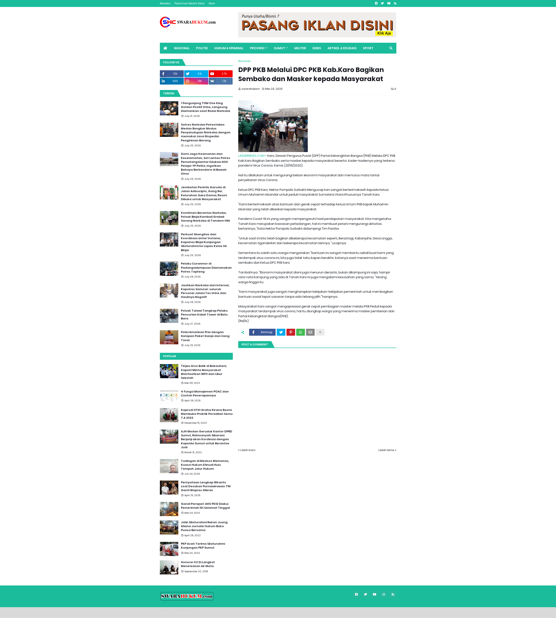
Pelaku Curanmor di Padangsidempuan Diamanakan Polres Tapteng (206, 267)
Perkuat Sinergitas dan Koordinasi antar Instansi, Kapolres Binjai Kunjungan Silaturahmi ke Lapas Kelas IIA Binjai (204, 242)
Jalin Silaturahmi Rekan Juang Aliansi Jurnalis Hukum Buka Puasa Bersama (204, 526)
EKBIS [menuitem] (317, 48)
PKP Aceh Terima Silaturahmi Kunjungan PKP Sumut (203, 546)
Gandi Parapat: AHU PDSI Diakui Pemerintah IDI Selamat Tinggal (205, 506)
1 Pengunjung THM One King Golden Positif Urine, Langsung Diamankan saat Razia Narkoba (205, 107)
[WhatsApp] (300, 332)
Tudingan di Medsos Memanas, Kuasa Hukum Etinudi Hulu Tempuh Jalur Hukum (205, 465)
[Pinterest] (290, 332)
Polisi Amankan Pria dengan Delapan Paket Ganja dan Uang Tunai (205, 336)
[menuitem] (165, 48)
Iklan (212, 3)
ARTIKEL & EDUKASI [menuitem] (342, 48)
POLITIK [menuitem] (202, 48)
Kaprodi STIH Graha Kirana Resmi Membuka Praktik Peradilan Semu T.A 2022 (207, 414)
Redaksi (165, 3)
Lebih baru (247, 450)
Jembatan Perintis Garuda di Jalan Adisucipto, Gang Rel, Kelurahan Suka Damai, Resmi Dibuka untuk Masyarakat (204, 193)
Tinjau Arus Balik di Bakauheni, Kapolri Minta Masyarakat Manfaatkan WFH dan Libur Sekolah (204, 372)
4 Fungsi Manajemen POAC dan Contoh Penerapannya (205, 393)
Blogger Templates (190, 612)
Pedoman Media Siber (189, 3)
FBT (213, 612)
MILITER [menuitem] (300, 48)
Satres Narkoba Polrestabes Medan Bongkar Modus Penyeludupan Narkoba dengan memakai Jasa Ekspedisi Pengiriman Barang (205, 132)
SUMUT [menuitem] (279, 48)
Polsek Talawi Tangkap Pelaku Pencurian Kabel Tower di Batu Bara (204, 314)
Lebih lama (386, 450)
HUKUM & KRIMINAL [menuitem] (228, 48)
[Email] (310, 332)
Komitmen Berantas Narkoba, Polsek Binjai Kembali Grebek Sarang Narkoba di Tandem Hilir (205, 217)
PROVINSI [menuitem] (257, 48)
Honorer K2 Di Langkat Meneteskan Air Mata (198, 564)
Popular (169, 356)
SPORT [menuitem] (368, 48)
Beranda (244, 61)
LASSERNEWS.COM (251, 156)
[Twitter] (281, 332)
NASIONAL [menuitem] (182, 48)
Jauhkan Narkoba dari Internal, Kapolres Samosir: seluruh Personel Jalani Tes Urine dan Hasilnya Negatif (205, 291)
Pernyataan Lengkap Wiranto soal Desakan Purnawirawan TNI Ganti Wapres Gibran (206, 486)
